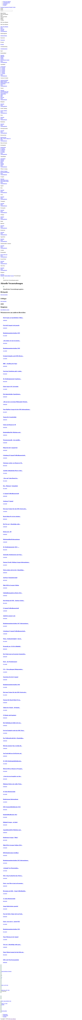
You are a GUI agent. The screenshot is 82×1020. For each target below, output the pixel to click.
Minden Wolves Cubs (5, 82)
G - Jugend (3, 73)
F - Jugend (3, 72)
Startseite (2, 55)
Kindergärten (3, 147)
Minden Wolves (4, 81)
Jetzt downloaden (4, 294)
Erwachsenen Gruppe (5, 59)
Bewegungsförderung (5, 172)
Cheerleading (3, 93)
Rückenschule (3, 137)
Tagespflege (3, 158)
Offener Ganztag (4, 171)
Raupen (2, 163)
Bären (2, 162)
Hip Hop (2, 97)
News (2, 27)
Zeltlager (2, 216)
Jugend (2, 58)
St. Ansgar (3, 148)
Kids (1, 96)
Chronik (2, 30)
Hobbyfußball (7, 275)
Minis (2, 95)
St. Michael (3, 149)
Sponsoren (3, 40)
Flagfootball (3, 83)
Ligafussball (3, 66)
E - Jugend (3, 71)
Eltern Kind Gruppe (5, 181)
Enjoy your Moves (4, 92)
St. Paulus (3, 150)
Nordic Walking (4, 110)
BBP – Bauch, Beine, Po (6, 138)
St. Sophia (3, 152)
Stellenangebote (4, 35)
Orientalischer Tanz (4, 91)
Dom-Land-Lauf (4, 254)
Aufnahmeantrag (4, 48)
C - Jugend (3, 68)
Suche (2, 8)
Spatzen (2, 164)
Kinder (2, 57)
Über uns (2, 29)
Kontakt (2, 44)
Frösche (2, 161)
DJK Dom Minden (4, 26)
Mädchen (2, 56)
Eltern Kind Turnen (4, 180)
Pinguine (2, 159)
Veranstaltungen (4, 31)
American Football (4, 80)
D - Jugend (3, 70)
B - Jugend (3, 67)
